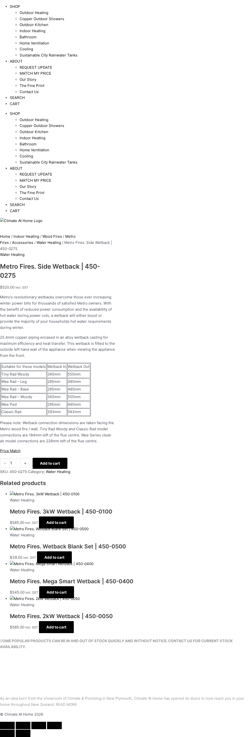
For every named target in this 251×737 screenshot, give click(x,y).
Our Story (28, 79)
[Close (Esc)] (54, 725)
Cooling (26, 49)
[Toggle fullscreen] (23, 725)
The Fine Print (32, 85)
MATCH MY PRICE (35, 73)
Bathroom (28, 37)
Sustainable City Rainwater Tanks (48, 55)
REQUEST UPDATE (36, 67)
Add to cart (50, 463)
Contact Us (29, 91)
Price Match (10, 450)
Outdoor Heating (34, 12)
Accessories (22, 242)
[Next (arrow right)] (23, 733)
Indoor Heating (32, 30)
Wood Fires (52, 236)
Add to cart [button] (56, 522)
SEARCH (17, 97)
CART (15, 103)
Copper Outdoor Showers (42, 18)
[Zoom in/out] (7, 725)
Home (5, 236)
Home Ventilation (34, 43)
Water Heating (49, 242)
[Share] (38, 725)
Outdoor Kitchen (34, 24)
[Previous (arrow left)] (7, 733)
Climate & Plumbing (84, 698)
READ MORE (66, 704)
